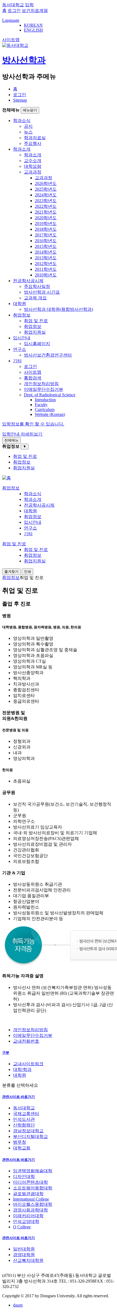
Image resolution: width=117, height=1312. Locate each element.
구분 (5, 1053)
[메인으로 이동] (6, 478)
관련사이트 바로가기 (18, 1097)
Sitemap (20, 100)
